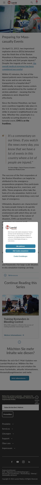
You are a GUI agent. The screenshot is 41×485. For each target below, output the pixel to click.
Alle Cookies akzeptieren (20, 251)
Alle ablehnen (20, 246)
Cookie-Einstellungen (20, 256)
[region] (20, 242)
